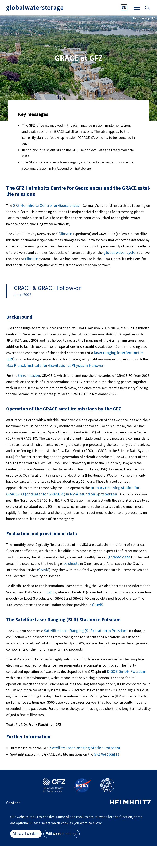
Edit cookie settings (61, 834)
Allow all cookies (25, 834)
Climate (65, 234)
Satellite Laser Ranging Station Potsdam (85, 747)
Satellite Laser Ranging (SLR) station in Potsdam (85, 630)
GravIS (43, 569)
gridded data (119, 556)
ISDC (50, 591)
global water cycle (119, 252)
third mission (29, 375)
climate (32, 258)
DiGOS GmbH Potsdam (126, 671)
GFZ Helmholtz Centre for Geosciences (46, 205)
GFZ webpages (106, 754)
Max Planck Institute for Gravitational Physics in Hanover (54, 365)
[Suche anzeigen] (147, 7)
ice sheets (71, 563)
